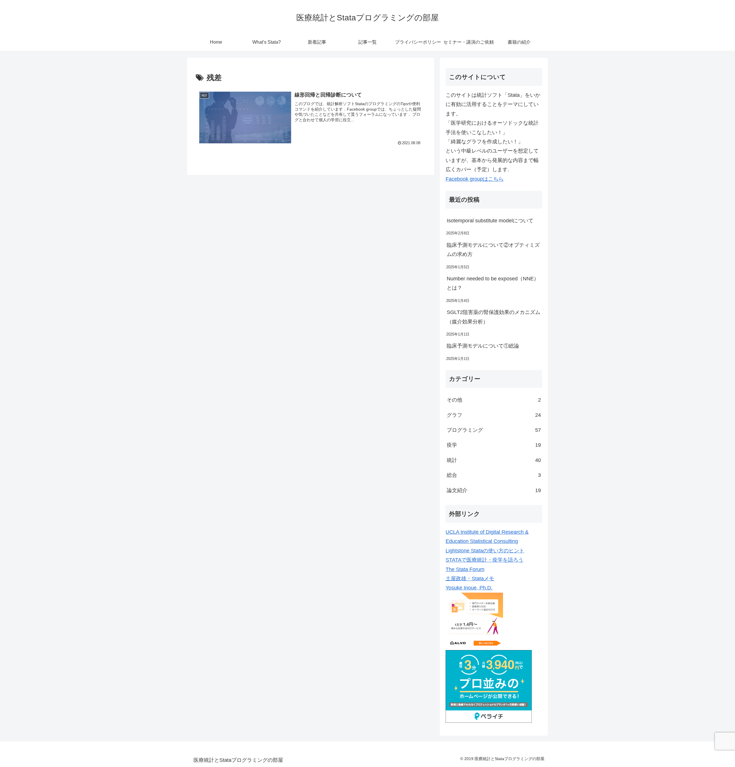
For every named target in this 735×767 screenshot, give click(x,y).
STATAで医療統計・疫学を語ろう (484, 560)
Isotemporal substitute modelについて (490, 220)
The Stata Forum (465, 569)
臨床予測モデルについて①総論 (483, 346)
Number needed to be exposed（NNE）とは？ (493, 283)
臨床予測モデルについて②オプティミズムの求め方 (493, 249)
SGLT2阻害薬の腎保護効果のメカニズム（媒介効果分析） (493, 316)
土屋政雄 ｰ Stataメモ (470, 578)
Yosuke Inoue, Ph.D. (469, 588)
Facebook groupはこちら (475, 179)
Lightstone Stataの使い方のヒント (485, 551)
